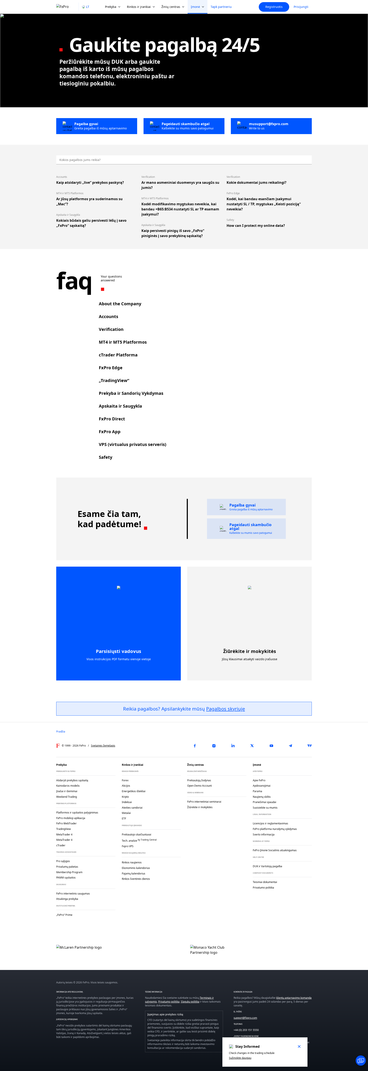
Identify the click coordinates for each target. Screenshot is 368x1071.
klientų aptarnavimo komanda (294, 998)
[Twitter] (252, 746)
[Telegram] (290, 746)
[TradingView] (310, 746)
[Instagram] (214, 746)
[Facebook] (195, 746)
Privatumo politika (169, 1001)
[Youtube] (271, 746)
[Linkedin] (233, 746)
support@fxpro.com (245, 1018)
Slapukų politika (190, 1001)
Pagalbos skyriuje (225, 708)
